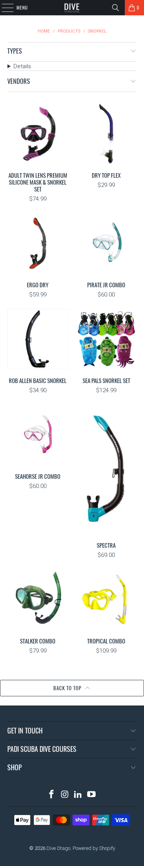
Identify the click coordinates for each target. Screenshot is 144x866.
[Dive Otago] (72, 7)
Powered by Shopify (94, 848)
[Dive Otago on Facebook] (52, 795)
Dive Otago (58, 848)
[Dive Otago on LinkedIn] (78, 795)
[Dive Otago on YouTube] (92, 795)
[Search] (115, 7)
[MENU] (3, 7)
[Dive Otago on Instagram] (65, 795)
